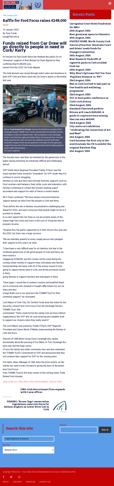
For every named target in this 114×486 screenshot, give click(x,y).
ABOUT (6, 482)
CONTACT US (44, 482)
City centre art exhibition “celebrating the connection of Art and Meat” (90, 130)
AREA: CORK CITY (10, 382)
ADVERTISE (30, 482)
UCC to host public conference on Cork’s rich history (89, 100)
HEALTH (52, 382)
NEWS (59, 382)
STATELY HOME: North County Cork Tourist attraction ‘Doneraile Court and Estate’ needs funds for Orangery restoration (90, 46)
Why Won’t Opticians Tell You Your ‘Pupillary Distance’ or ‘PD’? (90, 75)
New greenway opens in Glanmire (90, 34)
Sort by (6, 445)
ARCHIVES (17, 482)
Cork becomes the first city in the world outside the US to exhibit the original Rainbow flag (90, 144)
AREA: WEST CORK (26, 382)
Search (63, 425)
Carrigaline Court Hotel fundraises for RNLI (90, 26)
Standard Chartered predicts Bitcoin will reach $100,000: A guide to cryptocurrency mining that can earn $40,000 (89, 114)
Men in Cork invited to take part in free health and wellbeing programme (90, 87)
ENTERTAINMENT (41, 382)
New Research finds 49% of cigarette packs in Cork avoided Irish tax (88, 62)
